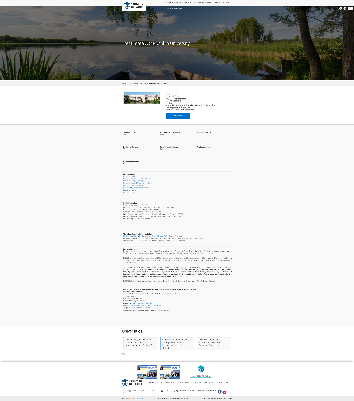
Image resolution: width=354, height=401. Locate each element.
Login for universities (174, 8)
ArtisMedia (140, 398)
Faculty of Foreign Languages (133, 181)
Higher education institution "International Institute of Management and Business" (139, 342)
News (227, 3)
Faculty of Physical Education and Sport (137, 183)
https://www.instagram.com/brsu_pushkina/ (145, 305)
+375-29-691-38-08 (210, 391)
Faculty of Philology (130, 176)
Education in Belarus (183, 3)
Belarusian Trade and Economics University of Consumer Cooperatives (210, 342)
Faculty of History (129, 190)
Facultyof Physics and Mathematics (136, 188)
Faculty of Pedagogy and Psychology (136, 178)
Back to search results (130, 354)
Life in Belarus (219, 3)
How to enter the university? (202, 3)
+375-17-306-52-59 (185, 391)
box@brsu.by (174, 97)
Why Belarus (170, 3)
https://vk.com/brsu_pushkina (141, 303)
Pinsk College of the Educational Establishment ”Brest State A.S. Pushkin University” (153, 236)
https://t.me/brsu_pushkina (140, 308)
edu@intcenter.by (169, 391)
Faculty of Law (128, 192)
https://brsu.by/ (177, 95)
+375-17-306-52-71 (198, 391)
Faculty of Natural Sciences (133, 185)
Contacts (228, 382)
